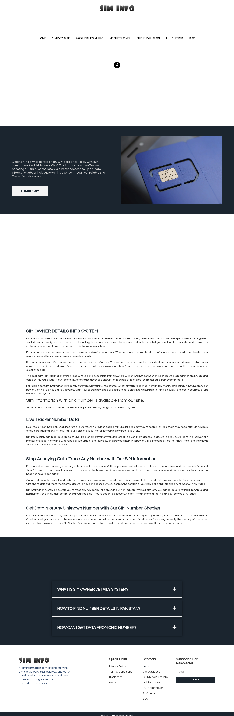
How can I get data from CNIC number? (96, 628)
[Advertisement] (117, 102)
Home (42, 38)
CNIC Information (148, 38)
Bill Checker (174, 38)
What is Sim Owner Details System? (92, 589)
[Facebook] (117, 65)
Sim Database (61, 38)
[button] (117, 589)
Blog (192, 38)
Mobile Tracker (120, 38)
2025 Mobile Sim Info (89, 38)
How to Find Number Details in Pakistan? (98, 608)
